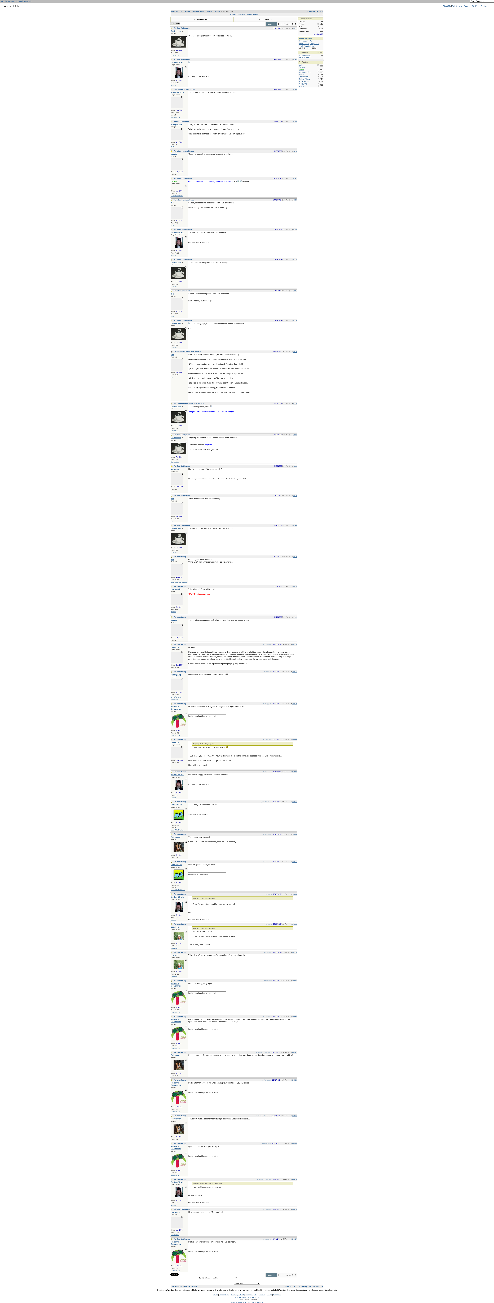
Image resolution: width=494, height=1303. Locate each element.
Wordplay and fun (213, 11)
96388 (295, 200)
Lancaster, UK (175, 735)
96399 (295, 557)
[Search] (319, 14)
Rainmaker (268, 862)
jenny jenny (268, 703)
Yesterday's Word (237, 1295)
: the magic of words (16, 1)
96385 (295, 121)
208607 (294, 1239)
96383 (295, 59)
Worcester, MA (175, 117)
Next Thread (264, 19)
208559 (294, 739)
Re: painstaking (180, 557)
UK (172, 377)
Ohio (172, 491)
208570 (294, 834)
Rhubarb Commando (264, 1052)
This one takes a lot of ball (184, 89)
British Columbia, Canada (179, 582)
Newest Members (305, 38)
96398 (295, 525)
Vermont (173, 85)
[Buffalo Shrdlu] (179, 77)
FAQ (255, 1295)
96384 (295, 89)
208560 (294, 772)
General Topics (198, 11)
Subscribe (249, 1295)
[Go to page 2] (278, 24)
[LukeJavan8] (179, 819)
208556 (294, 671)
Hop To (201, 1278)
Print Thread (175, 23)
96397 (295, 496)
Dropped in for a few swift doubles (187, 352)
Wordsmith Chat (253, 1297)
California (174, 147)
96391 (295, 291)
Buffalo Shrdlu (267, 802)
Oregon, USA (175, 55)
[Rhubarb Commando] (178, 727)
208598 (294, 1143)
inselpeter (268, 1239)
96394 (295, 403)
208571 (294, 862)
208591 (294, 1052)
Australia (173, 612)
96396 (295, 466)
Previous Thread (203, 19)
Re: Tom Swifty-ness (182, 28)
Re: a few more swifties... (184, 151)
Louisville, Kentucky (177, 196)
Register (311, 11)
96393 (295, 352)
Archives (262, 1295)
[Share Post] (289, 28)
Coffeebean (268, 644)
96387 (295, 178)
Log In (320, 11)
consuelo (269, 952)
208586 (294, 1016)
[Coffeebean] (178, 47)
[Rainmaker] (179, 852)
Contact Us (485, 6)
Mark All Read (190, 1286)
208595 (294, 1116)
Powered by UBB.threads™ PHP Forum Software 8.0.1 (247, 1302)
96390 (295, 259)
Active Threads (252, 14)
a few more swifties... (182, 121)
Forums (188, 11)
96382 (295, 28)
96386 (295, 151)
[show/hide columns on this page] (322, 14)
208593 (294, 1080)
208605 (294, 1179)
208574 (294, 924)
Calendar (241, 14)
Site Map (475, 6)
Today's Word (224, 1295)
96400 (295, 586)
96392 (295, 320)
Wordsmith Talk (176, 11)
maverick (269, 671)
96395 (295, 435)
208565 (294, 802)
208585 (294, 980)
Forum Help (302, 1286)
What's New (457, 6)
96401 (295, 617)
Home (215, 1295)
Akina (172, 225)
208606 (294, 1209)
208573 (294, 894)
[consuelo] (179, 940)
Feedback (277, 1295)
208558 (294, 703)
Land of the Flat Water (178, 830)
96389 (295, 229)
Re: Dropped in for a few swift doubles (189, 404)
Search (467, 6)
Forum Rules (177, 1286)
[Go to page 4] (295, 24)
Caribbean (174, 948)
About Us (447, 6)
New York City (175, 1235)
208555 (294, 644)
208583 (294, 952)
